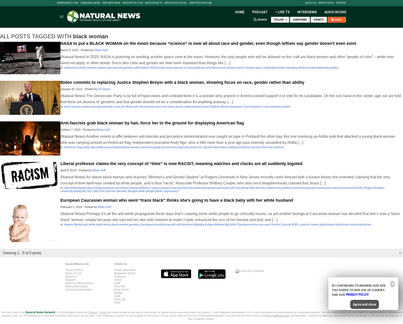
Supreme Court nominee (265, 106)
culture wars (104, 67)
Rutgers (369, 188)
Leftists (137, 67)
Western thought (127, 191)
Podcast (260, 12)
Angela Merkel (73, 224)
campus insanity (170, 188)
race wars (168, 106)
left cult (138, 106)
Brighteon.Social (175, 3)
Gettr (117, 283)
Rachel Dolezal (281, 224)
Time (102, 191)
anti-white (70, 188)
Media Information (76, 286)
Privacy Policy (74, 270)
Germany (146, 224)
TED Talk (92, 191)
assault (108, 147)
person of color (183, 67)
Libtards (271, 188)
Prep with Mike (111, 3)
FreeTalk (119, 286)
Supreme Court (239, 106)
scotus (205, 106)
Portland (244, 147)
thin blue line (265, 147)
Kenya (167, 224)
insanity (157, 224)
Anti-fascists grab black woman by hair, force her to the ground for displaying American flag (152, 123)
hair (173, 147)
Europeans (210, 188)
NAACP (234, 224)
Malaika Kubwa (204, 224)
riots (253, 147)
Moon (146, 67)
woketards (322, 67)
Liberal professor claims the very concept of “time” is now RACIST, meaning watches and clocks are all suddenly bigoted (181, 163)
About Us (310, 3)
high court (113, 106)
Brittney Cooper (149, 188)
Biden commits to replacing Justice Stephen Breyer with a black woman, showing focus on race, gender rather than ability (182, 82)
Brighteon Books (201, 3)
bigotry (118, 147)
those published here (277, 315)
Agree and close (364, 304)
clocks (185, 188)
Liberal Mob (247, 188)
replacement (192, 106)
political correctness (206, 67)
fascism (118, 67)
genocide (223, 188)
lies (279, 188)
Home (239, 12)
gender (127, 67)
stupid (77, 191)
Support (341, 3)
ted (84, 191)
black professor (97, 188)
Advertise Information (78, 289)
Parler (118, 280)
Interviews (307, 12)
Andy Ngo (89, 147)
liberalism (187, 224)
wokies (334, 67)
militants (233, 147)
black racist (114, 188)
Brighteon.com (133, 3)
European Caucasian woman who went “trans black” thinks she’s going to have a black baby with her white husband (176, 200)
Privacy (93, 312)
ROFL (359, 188)
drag (157, 147)
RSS (117, 302)
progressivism (316, 188)
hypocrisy (183, 147)
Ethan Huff (101, 50)
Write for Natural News (79, 283)
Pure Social (121, 289)
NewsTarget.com (67, 3)
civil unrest (147, 147)
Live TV (284, 12)
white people (146, 191)
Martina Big (222, 224)
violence (279, 147)
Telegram (120, 276)
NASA (154, 67)
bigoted (82, 188)
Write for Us (326, 3)
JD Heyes (104, 89)
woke (312, 67)
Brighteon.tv (153, 3)
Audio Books (335, 12)
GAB (117, 296)
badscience (71, 67)
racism (230, 67)
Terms (103, 312)
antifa (99, 147)
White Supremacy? (167, 191)
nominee (149, 106)
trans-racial (350, 224)
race (222, 67)
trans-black (335, 224)
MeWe (118, 293)
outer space (166, 67)
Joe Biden (127, 106)
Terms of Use (73, 273)
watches (111, 191)
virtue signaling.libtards (293, 67)
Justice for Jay (198, 147)
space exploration (266, 67)
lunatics (222, 147)
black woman (88, 67)
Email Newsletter (125, 270)
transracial (364, 224)
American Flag (73, 147)
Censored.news (90, 3)
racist (351, 188)
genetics (134, 224)
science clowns (244, 67)
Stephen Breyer (219, 106)
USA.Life (119, 299)
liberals (260, 188)
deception (196, 188)
